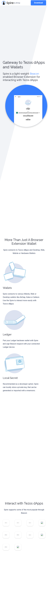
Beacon (34, 73)
